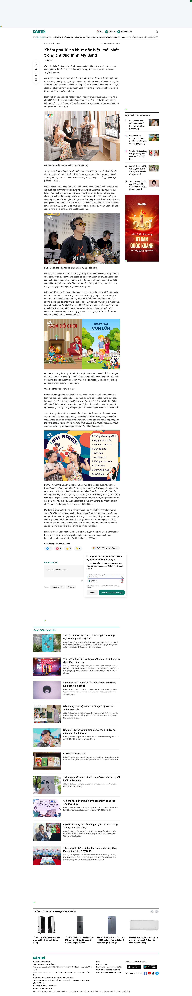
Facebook (145, 973)
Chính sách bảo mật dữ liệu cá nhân (109, 972)
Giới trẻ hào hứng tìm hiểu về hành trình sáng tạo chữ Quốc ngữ (89, 802)
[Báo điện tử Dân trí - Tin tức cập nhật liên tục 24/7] (39, 31)
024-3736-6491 (47, 977)
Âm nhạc (57, 43)
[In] (36, 79)
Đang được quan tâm (44, 630)
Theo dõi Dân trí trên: (134, 973)
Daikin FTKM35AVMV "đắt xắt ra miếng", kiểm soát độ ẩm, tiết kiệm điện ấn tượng (143, 940)
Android (150, 967)
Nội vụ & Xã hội (126, 31)
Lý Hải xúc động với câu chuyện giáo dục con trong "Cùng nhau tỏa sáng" (90, 826)
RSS (97, 962)
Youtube (149, 973)
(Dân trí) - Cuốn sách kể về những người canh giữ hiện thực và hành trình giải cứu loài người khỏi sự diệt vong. (90, 785)
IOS (134, 967)
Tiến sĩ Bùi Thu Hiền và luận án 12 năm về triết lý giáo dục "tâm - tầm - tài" (91, 660)
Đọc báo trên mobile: (136, 962)
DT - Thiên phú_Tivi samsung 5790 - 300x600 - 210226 (142, 46)
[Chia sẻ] (36, 69)
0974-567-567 (50, 985)
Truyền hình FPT (58, 587)
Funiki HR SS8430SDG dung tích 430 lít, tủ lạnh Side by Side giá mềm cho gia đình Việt (111, 940)
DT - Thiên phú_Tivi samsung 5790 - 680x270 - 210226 (82, 593)
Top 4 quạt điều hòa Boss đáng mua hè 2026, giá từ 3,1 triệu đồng (46, 940)
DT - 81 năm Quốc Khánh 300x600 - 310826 (142, 196)
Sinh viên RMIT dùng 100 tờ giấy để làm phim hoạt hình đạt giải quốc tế (89, 684)
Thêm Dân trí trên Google (107, 548)
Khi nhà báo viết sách (74, 753)
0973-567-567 (68, 977)
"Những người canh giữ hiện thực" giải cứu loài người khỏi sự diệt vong (91, 779)
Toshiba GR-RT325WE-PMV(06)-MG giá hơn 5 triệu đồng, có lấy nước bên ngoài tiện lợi (79, 940)
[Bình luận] (36, 63)
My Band (71, 587)
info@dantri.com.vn (45, 988)
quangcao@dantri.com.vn (110, 969)
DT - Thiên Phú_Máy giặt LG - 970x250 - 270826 (96, 876)
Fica (101, 31)
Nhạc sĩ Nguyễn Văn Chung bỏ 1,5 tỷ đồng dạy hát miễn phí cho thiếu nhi (89, 731)
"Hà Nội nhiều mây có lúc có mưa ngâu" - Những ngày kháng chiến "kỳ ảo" (89, 637)
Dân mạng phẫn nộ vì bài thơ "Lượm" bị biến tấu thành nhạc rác (88, 708)
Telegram (157, 973)
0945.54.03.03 (116, 967)
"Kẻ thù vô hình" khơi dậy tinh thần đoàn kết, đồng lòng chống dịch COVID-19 (90, 849)
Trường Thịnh (48, 60)
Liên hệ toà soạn (102, 964)
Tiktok (153, 973)
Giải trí (47, 43)
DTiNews (112, 31)
